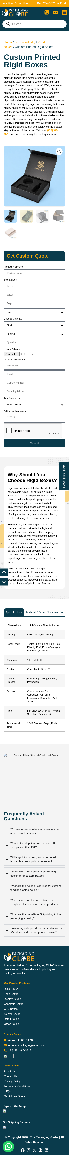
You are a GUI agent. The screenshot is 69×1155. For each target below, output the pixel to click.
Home (8, 42)
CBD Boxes (11, 1008)
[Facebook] (23, 1150)
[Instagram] (28, 1150)
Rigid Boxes (11, 988)
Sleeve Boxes (12, 1013)
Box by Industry (24, 42)
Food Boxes (11, 993)
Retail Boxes (11, 1018)
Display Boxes (12, 998)
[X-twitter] (34, 1150)
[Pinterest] (40, 1150)
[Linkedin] (46, 1150)
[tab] (14, 612)
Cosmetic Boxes (13, 1003)
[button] (64, 12)
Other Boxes (11, 1023)
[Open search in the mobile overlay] (34, 24)
